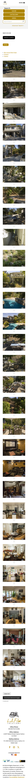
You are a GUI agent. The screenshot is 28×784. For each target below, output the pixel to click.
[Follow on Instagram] (14, 747)
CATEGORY (14, 14)
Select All (6, 693)
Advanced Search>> (18, 25)
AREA (14, 18)
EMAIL (5, 44)
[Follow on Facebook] (10, 747)
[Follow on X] (18, 747)
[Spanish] (15, 754)
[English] (12, 754)
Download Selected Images (12, 697)
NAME (14, 11)
